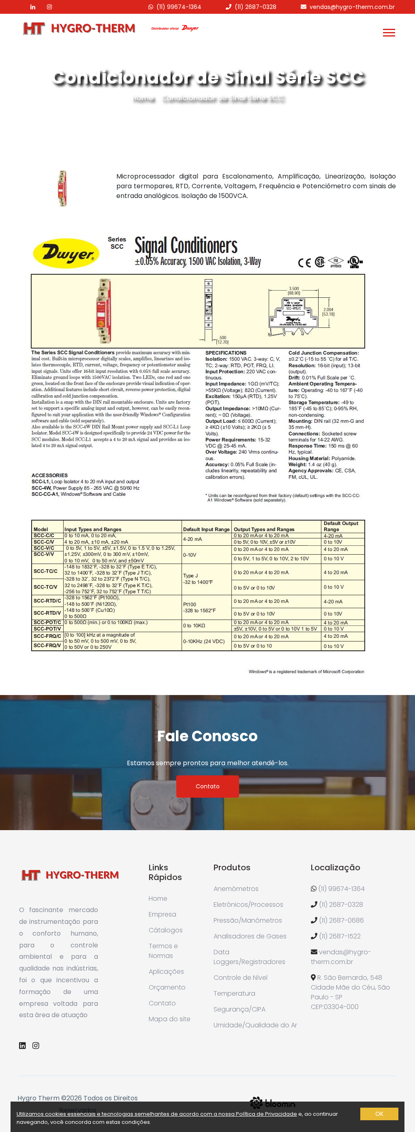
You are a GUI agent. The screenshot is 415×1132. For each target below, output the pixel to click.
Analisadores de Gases (250, 936)
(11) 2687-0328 (255, 7)
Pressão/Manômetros (248, 920)
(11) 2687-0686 (341, 920)
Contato (208, 786)
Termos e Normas (163, 950)
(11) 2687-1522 (340, 936)
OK (379, 1114)
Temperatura (234, 993)
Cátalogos (166, 930)
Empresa (162, 914)
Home (142, 98)
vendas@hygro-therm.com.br (352, 7)
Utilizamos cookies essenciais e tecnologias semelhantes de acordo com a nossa (126, 1114)
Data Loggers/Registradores (249, 956)
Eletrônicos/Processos (248, 904)
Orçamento (167, 987)
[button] (388, 31)
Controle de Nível (240, 977)
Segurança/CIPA (239, 1009)
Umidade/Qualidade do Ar (255, 1025)
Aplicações (166, 971)
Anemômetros (236, 888)
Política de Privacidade (266, 1114)
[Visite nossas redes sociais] (27, 7)
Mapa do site (169, 1019)
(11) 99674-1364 (178, 7)
